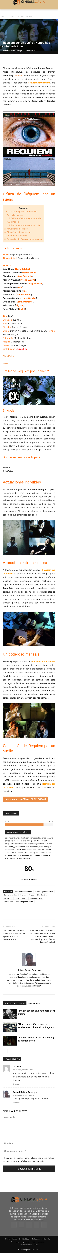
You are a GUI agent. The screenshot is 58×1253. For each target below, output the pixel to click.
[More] (38, 60)
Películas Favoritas (25, 16)
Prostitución (8, 901)
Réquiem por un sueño (24, 901)
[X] (12, 60)
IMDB (5, 363)
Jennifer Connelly (21, 898)
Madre (18, 75)
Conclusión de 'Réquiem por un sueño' (23, 239)
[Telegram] (25, 60)
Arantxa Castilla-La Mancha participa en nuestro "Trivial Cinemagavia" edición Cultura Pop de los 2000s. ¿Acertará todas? (42, 936)
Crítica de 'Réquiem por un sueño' (20, 211)
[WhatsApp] (31, 60)
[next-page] (9, 1051)
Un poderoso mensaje (15, 235)
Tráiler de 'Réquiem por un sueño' (24, 218)
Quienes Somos (29, 1242)
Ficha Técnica (15, 215)
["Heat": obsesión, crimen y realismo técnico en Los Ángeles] (10, 1027)
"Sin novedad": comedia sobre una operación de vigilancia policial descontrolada (14, 935)
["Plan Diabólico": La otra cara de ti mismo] (10, 1014)
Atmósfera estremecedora (17, 232)
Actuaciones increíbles (16, 229)
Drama (22, 895)
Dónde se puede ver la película (23, 225)
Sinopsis (13, 222)
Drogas (31, 895)
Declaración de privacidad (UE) (17, 1239)
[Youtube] (44, 1225)
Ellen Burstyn (42, 895)
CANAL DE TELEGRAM (34, 799)
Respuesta (16, 1084)
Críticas (11, 16)
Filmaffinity (8, 356)
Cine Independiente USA (44, 891)
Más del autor (34, 1003)
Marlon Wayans (36, 898)
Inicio (3, 16)
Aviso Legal (15, 1242)
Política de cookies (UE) (41, 1239)
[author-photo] (29, 966)
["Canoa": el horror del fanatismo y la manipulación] (10, 1041)
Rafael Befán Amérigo (13, 51)
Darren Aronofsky (10, 895)
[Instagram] (29, 990)
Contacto (41, 1242)
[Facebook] (5, 60)
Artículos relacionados (15, 1003)
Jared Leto (8, 898)
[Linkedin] (18, 60)
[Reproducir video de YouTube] (29, 390)
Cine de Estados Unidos (23, 891)
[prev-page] (4, 1051)
